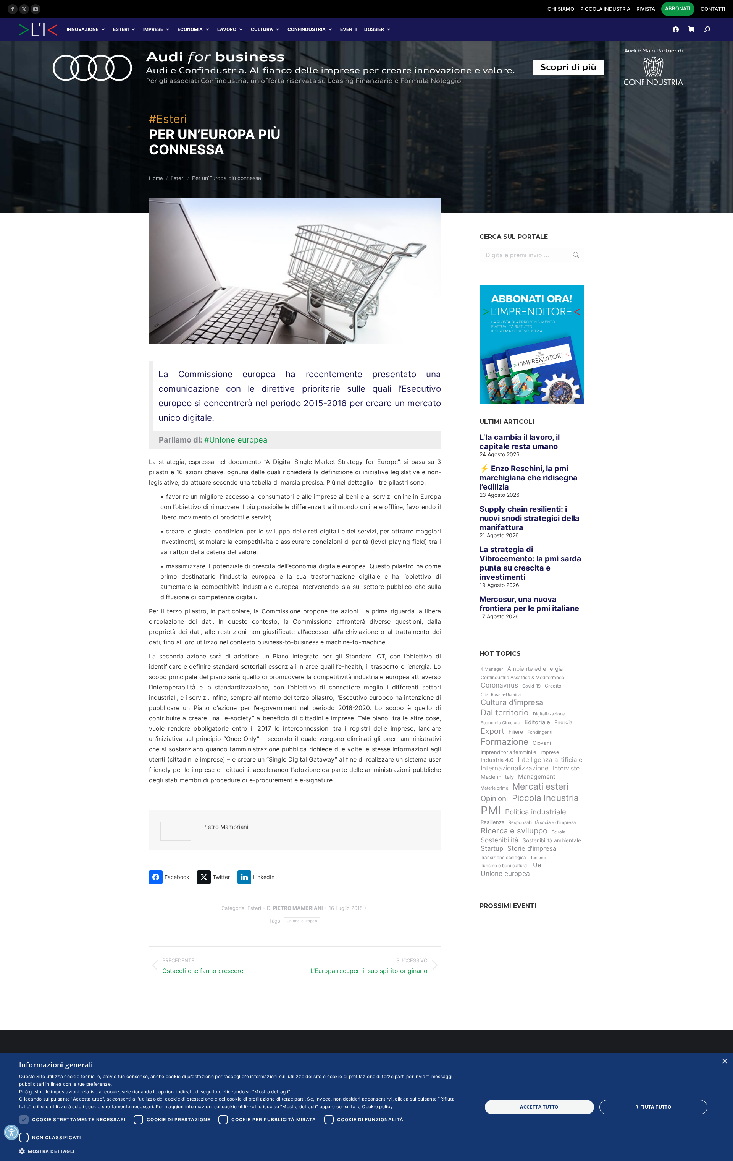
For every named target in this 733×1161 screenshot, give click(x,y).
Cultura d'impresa (512, 702)
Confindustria (306, 29)
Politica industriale (535, 812)
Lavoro (226, 29)
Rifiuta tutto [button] (653, 1107)
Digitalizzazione (549, 714)
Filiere (516, 732)
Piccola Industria (545, 798)
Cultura (262, 29)
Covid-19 (531, 686)
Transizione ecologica (503, 857)
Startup (492, 848)
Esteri (121, 29)
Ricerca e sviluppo (514, 830)
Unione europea (302, 920)
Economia (190, 29)
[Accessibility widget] (11, 1132)
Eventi (348, 29)
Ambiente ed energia (535, 668)
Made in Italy (497, 776)
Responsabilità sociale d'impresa (542, 822)
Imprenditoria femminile (508, 752)
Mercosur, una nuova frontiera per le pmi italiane (529, 604)
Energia (563, 722)
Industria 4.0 (497, 760)
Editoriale (537, 722)
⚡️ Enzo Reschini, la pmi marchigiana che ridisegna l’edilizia (529, 477)
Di (295, 908)
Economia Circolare (500, 722)
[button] (243, 1150)
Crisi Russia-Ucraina (501, 694)
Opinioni (494, 798)
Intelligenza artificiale (550, 760)
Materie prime (494, 788)
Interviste (566, 768)
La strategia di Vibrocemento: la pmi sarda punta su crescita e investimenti (530, 563)
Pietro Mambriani (225, 826)
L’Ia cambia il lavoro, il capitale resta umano (520, 442)
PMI (491, 810)
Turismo (538, 857)
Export (492, 731)
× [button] (724, 1061)
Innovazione (82, 29)
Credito (553, 686)
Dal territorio (505, 712)
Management (536, 776)
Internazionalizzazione (515, 768)
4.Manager (492, 669)
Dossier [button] (374, 29)
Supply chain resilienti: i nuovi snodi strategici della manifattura (530, 518)
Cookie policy (377, 1106)
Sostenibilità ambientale (552, 840)
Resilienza (492, 822)
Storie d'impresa (531, 848)
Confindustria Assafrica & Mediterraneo (522, 677)
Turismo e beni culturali (505, 865)
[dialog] (366, 1107)
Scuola (558, 832)
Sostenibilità (499, 840)
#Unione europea (235, 439)
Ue (537, 865)
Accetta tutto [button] (539, 1107)
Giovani (542, 743)
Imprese (153, 29)
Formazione (504, 741)
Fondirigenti (539, 732)
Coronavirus (499, 685)
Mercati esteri (540, 786)
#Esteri (168, 119)
